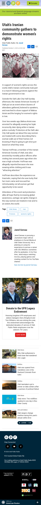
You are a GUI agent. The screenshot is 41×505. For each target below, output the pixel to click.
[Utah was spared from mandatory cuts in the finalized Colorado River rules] (9, 368)
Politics (19, 364)
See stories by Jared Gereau (25, 265)
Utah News (13, 209)
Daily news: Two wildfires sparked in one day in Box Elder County (27, 401)
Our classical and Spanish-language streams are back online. (20, 12)
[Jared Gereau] (7, 233)
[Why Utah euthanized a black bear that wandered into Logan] (9, 354)
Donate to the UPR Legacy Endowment (20, 310)
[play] (3, 502)
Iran (24, 209)
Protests (12, 214)
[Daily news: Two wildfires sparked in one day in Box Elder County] (9, 399)
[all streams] (38, 502)
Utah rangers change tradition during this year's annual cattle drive (27, 415)
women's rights (26, 214)
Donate (34, 3)
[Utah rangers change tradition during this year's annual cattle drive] (9, 413)
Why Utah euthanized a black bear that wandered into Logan (27, 355)
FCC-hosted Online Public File (14, 456)
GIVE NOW (20, 335)
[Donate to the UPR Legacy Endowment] (20, 291)
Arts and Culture (22, 410)
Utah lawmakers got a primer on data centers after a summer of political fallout (28, 386)
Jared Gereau (20, 230)
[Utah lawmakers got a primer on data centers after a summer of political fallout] (9, 385)
